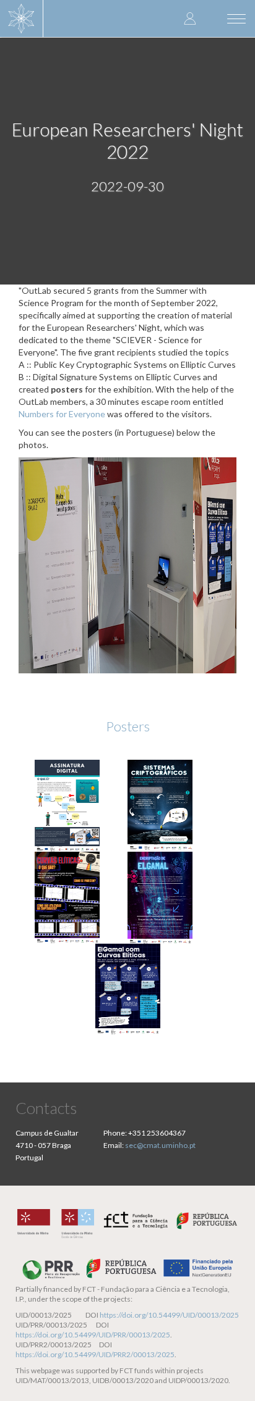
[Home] (21, 18)
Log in (190, 18)
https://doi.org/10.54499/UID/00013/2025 (169, 1315)
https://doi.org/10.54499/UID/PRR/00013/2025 (92, 1334)
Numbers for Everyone (62, 414)
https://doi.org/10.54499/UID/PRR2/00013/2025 (95, 1354)
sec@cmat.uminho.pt (160, 1145)
